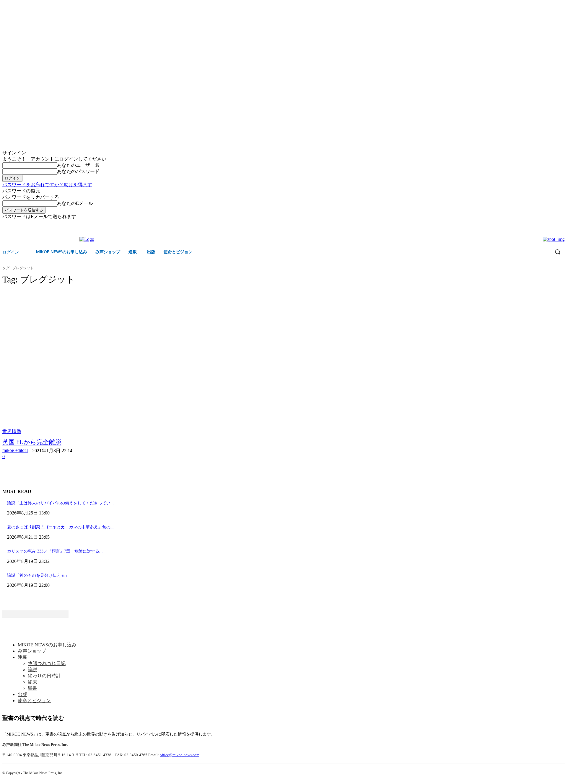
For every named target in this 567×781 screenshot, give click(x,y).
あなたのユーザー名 (78, 165)
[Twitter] (561, 224)
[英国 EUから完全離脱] (146, 363)
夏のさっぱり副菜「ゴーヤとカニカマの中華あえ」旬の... (60, 527)
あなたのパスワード (78, 171)
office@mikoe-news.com (179, 755)
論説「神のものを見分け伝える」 (38, 575)
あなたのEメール (75, 203)
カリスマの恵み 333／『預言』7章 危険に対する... (55, 551)
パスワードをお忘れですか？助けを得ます (47, 184)
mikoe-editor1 (15, 450)
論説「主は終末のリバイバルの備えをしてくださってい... (60, 503)
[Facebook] (553, 224)
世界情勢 (11, 431)
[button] (557, 252)
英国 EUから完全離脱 (31, 442)
